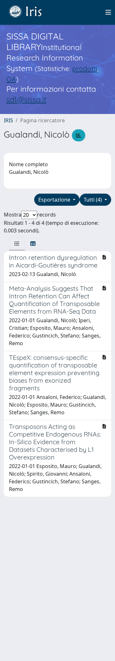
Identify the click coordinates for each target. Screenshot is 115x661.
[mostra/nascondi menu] (108, 12)
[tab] (17, 243)
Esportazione (55, 199)
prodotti (84, 68)
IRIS (8, 120)
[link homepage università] (30, 12)
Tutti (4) (93, 199)
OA (11, 79)
